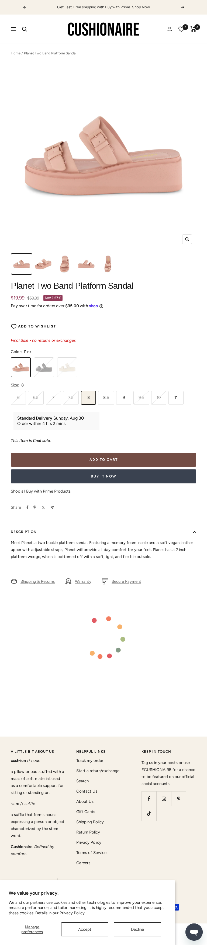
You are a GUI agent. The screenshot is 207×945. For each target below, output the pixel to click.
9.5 (141, 397)
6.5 (36, 397)
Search (82, 781)
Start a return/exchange (97, 770)
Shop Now (141, 7)
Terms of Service (91, 852)
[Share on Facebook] (27, 507)
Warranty (83, 581)
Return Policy (88, 832)
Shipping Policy (90, 822)
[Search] (24, 29)
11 (176, 397)
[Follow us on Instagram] (163, 798)
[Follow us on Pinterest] (178, 798)
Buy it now (103, 476)
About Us (85, 801)
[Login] (169, 29)
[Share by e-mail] (52, 507)
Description (24, 532)
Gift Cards (85, 811)
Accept (84, 929)
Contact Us (86, 791)
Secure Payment (126, 581)
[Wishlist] (181, 29)
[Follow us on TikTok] (149, 813)
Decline (137, 929)
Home (15, 53)
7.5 (71, 397)
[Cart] (193, 29)
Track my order (89, 760)
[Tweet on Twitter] (43, 507)
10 (159, 397)
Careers (83, 862)
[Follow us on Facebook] (149, 798)
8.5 (106, 397)
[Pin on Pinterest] (34, 507)
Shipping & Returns (37, 581)
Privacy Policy (72, 913)
